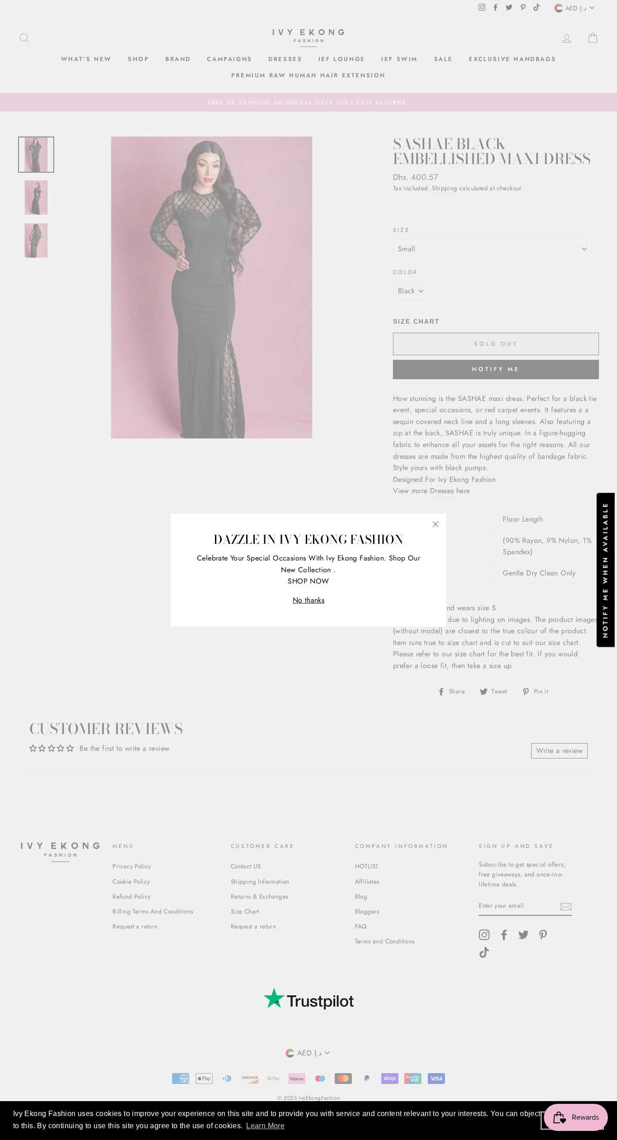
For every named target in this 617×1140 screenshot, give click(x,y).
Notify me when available (605, 570)
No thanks (309, 600)
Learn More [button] (265, 1126)
